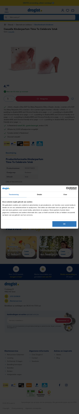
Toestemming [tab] (14, 194)
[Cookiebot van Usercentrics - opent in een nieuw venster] (68, 188)
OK (64, 224)
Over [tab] (65, 194)
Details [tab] (39, 194)
